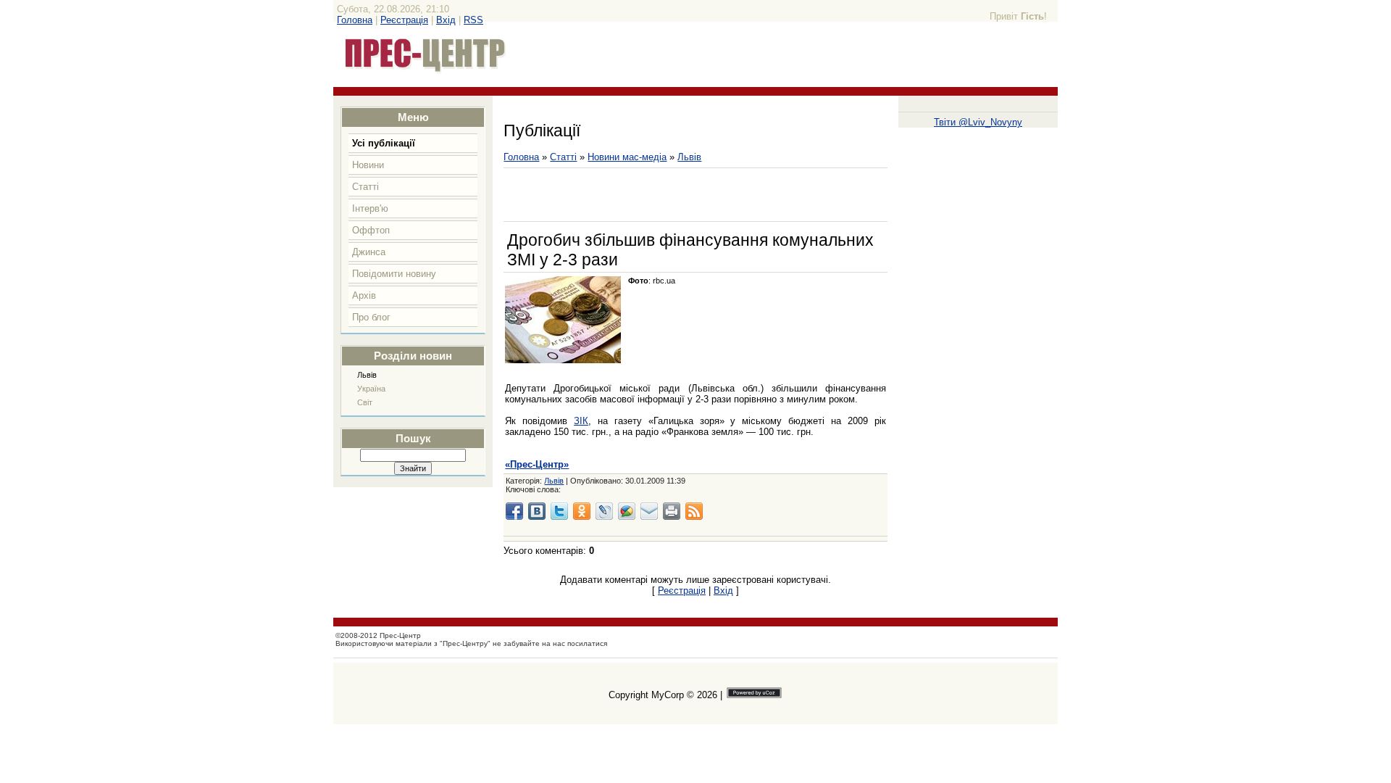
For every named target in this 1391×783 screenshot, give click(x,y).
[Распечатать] (671, 511)
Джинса (368, 251)
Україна (371, 388)
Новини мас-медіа (627, 157)
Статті (365, 186)
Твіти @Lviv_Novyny (978, 122)
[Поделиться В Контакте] (537, 511)
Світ (364, 402)
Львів (367, 374)
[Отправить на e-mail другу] (649, 511)
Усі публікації (383, 143)
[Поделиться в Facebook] (514, 511)
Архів (364, 295)
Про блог (371, 317)
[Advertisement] (673, 195)
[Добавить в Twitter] (559, 511)
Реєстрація (404, 19)
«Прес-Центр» (537, 464)
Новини (368, 165)
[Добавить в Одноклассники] (581, 511)
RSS (473, 19)
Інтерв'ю (370, 208)
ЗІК (581, 420)
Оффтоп (371, 230)
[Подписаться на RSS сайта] (694, 511)
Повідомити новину (394, 273)
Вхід (446, 19)
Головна (354, 19)
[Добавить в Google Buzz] (626, 511)
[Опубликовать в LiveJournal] (604, 511)
